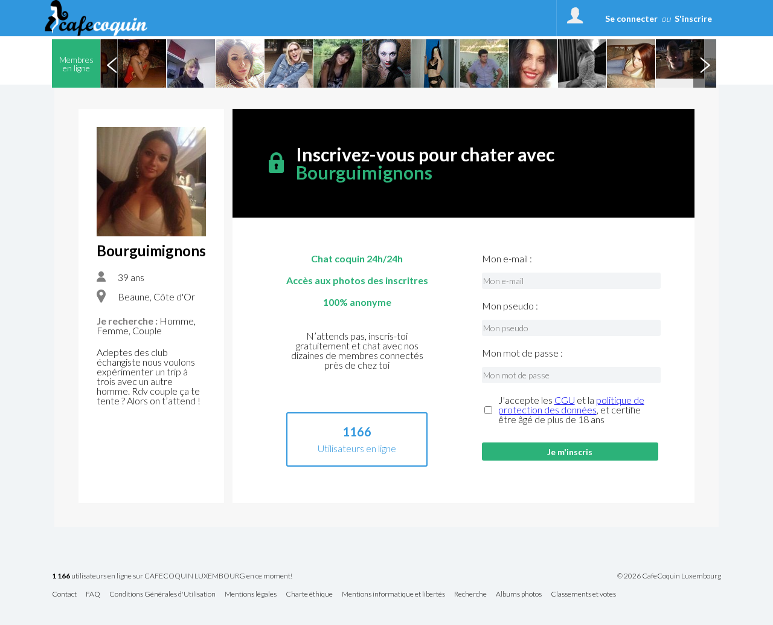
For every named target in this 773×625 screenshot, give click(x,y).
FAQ (93, 594)
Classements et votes (583, 594)
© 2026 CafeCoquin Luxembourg (669, 576)
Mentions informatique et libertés (393, 594)
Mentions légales (251, 594)
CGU (564, 400)
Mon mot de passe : (522, 353)
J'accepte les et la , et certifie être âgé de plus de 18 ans (571, 409)
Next (704, 63)
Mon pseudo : (510, 306)
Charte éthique (309, 594)
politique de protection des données (571, 404)
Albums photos (519, 594)
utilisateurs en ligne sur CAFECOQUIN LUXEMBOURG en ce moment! (172, 576)
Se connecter (631, 18)
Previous (111, 63)
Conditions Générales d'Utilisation (162, 594)
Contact (64, 594)
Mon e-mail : (507, 259)
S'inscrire (693, 18)
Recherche (470, 594)
